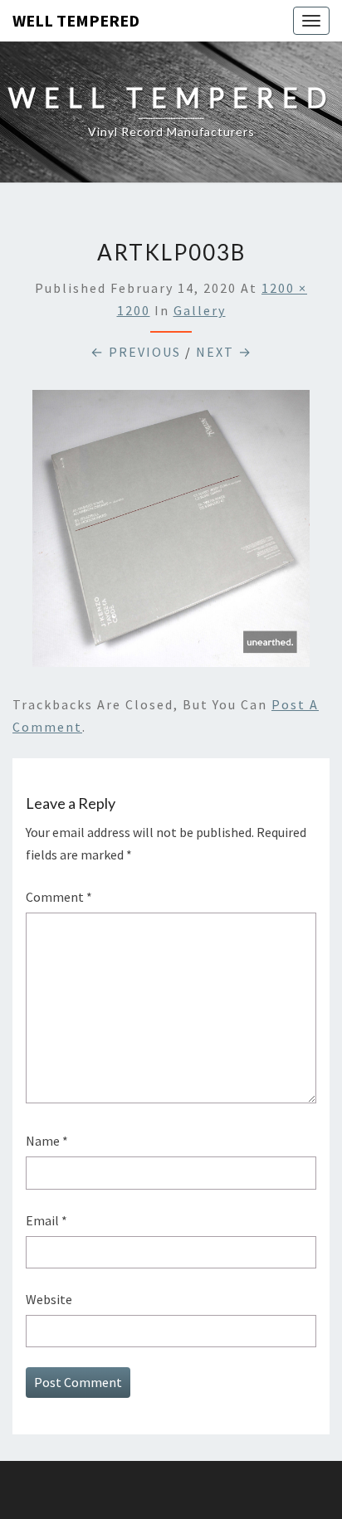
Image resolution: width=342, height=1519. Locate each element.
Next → (224, 351)
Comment (59, 897)
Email (46, 1220)
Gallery (199, 310)
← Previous (135, 351)
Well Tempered (75, 20)
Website (49, 1299)
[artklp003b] (171, 533)
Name (47, 1140)
